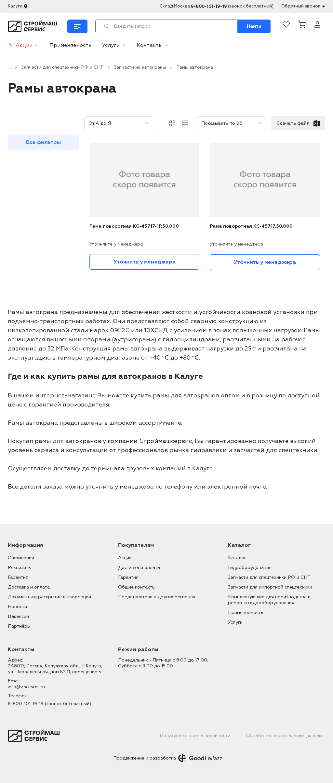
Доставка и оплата (29, 587)
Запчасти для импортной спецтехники (270, 587)
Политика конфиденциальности (195, 735)
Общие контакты (136, 587)
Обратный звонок (300, 6)
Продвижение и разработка (144, 758)
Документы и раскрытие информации (49, 597)
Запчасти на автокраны (140, 67)
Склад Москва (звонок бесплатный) (216, 6)
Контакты (150, 45)
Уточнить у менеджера (144, 262)
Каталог (237, 558)
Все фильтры (43, 142)
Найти (254, 26)
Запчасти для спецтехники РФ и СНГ (62, 67)
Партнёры (19, 626)
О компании (21, 558)
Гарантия (18, 577)
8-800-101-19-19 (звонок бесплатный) (49, 703)
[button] (302, 26)
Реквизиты (20, 567)
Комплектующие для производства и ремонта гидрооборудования (269, 599)
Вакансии (18, 616)
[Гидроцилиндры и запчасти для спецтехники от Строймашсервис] (34, 26)
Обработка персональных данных (284, 735)
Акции (24, 45)
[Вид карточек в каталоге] (172, 123)
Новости (17, 606)
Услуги (111, 45)
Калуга (15, 6)
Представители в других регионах (156, 597)
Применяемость (70, 45)
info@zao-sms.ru (26, 687)
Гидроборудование (250, 567)
